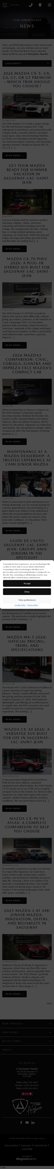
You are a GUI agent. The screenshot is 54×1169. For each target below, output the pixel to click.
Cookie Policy (20, 605)
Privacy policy (32, 605)
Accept (27, 583)
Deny (27, 591)
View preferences (27, 600)
